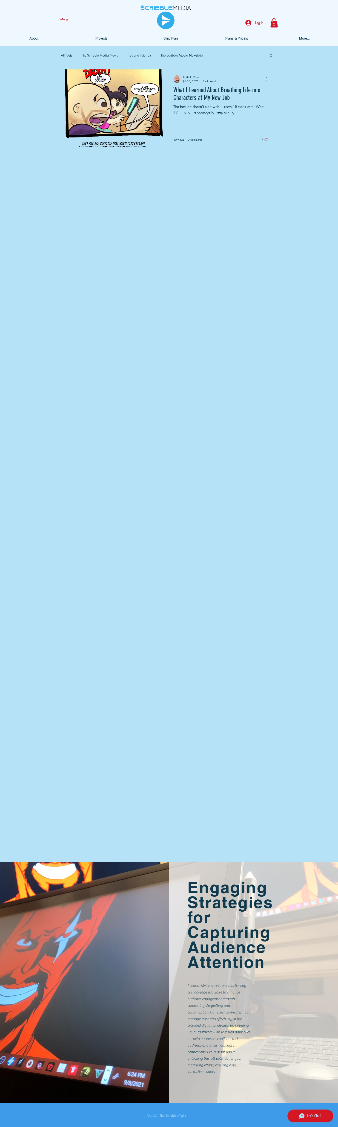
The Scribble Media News (99, 55)
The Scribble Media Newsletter (182, 55)
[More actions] (268, 79)
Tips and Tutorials (139, 55)
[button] (66, 20)
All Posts (66, 55)
